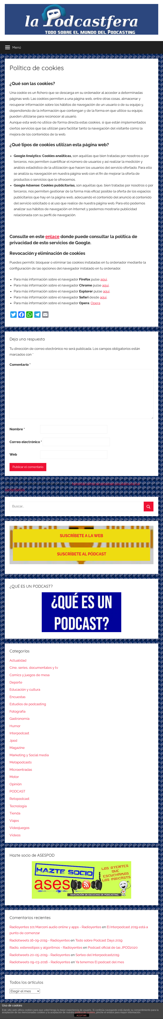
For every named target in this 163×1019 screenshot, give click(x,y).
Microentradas (21, 770)
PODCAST (17, 791)
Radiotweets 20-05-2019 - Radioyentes (40, 955)
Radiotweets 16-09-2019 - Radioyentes (40, 940)
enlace (52, 236)
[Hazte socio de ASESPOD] (81, 880)
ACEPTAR (81, 1015)
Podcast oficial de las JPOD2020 (113, 947)
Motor (14, 777)
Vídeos (15, 835)
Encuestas (17, 697)
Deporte (16, 682)
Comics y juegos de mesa (29, 675)
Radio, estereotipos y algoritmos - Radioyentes (46, 947)
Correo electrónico (26, 442)
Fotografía (17, 711)
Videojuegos (19, 828)
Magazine (17, 748)
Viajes (14, 821)
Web (13, 454)
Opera (95, 303)
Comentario (20, 365)
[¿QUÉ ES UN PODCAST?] (81, 612)
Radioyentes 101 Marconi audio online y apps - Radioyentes (55, 927)
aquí (103, 279)
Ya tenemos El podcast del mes (100, 962)
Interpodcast (19, 733)
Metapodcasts (21, 762)
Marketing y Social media (29, 755)
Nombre (17, 429)
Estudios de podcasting (28, 704)
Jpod (13, 740)
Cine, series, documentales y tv (34, 668)
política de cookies (85, 1012)
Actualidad (18, 660)
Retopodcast (19, 799)
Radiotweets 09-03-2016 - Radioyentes (40, 962)
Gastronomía (19, 719)
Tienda (15, 813)
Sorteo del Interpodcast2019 (97, 955)
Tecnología (18, 806)
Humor (15, 726)
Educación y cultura (25, 689)
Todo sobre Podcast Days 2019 (98, 940)
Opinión (16, 784)
